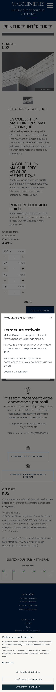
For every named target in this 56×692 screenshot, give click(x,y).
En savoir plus (7, 663)
